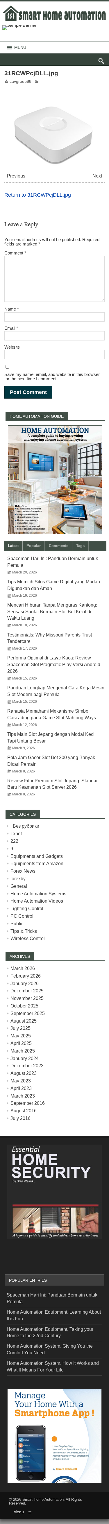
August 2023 (23, 1073)
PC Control (21, 916)
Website (12, 347)
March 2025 (22, 1050)
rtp (2, 1521)
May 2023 (20, 1080)
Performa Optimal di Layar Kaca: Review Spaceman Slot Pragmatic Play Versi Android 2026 (53, 664)
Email (11, 328)
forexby (18, 878)
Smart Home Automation (43, 1499)
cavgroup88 (20, 81)
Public (17, 923)
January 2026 (24, 983)
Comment (15, 253)
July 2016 (20, 1118)
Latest (13, 546)
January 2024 (24, 1058)
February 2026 (25, 975)
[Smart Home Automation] (54, 6)
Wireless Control (27, 938)
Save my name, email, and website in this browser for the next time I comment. (52, 376)
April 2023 (21, 1088)
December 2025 (27, 990)
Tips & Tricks (23, 931)
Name (11, 309)
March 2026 (22, 968)
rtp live (13, 1255)
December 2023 (27, 1065)
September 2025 (27, 1013)
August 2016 (23, 1110)
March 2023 (22, 1095)
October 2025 (24, 1005)
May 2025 (20, 1035)
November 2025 (27, 998)
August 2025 (23, 1021)
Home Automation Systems (38, 893)
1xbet (16, 833)
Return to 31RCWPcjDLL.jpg (37, 195)
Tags (80, 546)
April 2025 (21, 1043)
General (18, 886)
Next (97, 175)
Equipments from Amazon (36, 863)
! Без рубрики (24, 826)
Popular (33, 546)
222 (14, 841)
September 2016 (27, 1103)
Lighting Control (26, 908)
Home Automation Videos (36, 901)
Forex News (22, 871)
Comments (58, 546)
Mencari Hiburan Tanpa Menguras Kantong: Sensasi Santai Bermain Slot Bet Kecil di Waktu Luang (52, 612)
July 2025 (20, 1028)
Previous (16, 175)
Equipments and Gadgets (36, 856)
